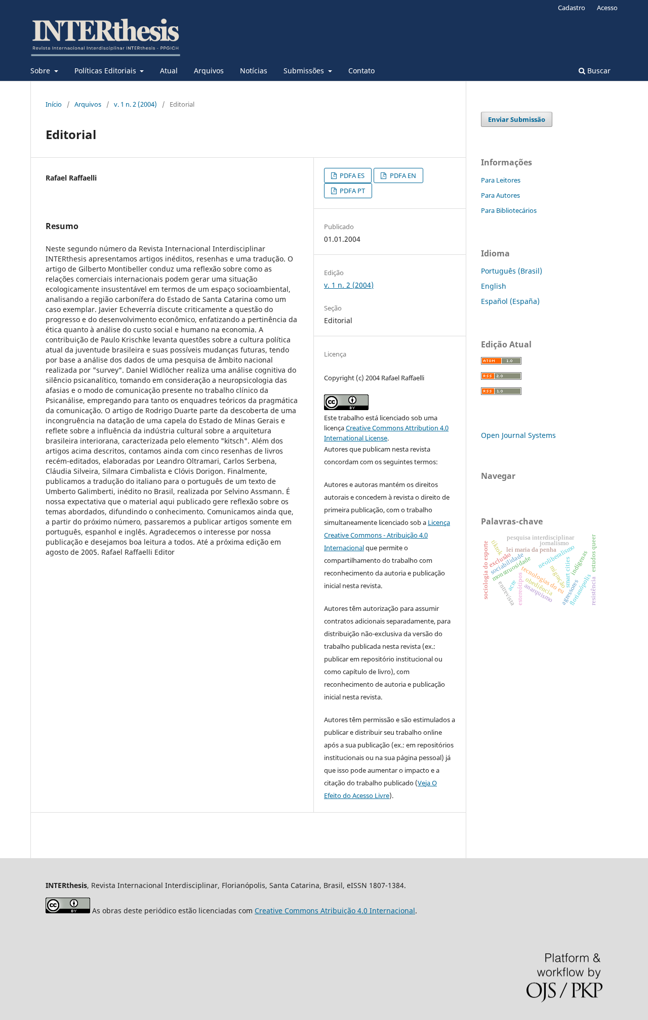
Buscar (598, 70)
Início (54, 104)
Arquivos (209, 70)
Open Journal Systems (518, 435)
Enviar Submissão (516, 119)
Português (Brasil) (511, 271)
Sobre (41, 70)
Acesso (607, 7)
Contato (361, 70)
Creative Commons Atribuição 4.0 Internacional (335, 910)
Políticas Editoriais (106, 70)
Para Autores (500, 195)
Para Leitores (500, 180)
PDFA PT (351, 190)
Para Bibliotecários (509, 210)
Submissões (305, 70)
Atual (169, 70)
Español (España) (510, 301)
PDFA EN (402, 175)
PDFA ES (351, 175)
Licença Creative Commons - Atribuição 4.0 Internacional (387, 535)
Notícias (253, 70)
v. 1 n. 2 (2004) (135, 104)
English (493, 286)
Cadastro (571, 7)
